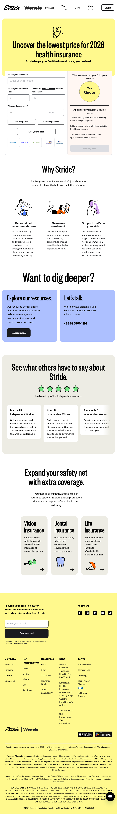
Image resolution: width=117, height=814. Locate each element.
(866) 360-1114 (75, 323)
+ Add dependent (51, 121)
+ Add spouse (21, 121)
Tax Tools (64, 8)
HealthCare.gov (58, 770)
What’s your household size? (18, 90)
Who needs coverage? (18, 106)
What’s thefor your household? (47, 90)
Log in (108, 7)
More (77, 7)
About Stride (90, 8)
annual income (48, 88)
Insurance (49, 7)
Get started (27, 633)
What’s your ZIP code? (18, 74)
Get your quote (36, 131)
